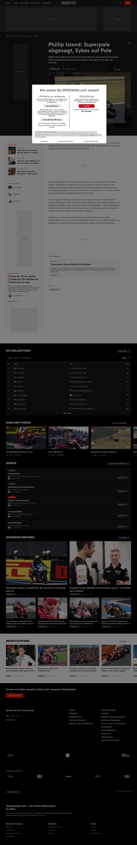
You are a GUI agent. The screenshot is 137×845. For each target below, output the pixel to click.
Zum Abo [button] (87, 106)
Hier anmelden (86, 111)
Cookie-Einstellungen (91, 141)
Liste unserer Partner (87, 135)
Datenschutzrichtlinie (66, 141)
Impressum (44, 141)
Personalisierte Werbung (52, 119)
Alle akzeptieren (52, 106)
